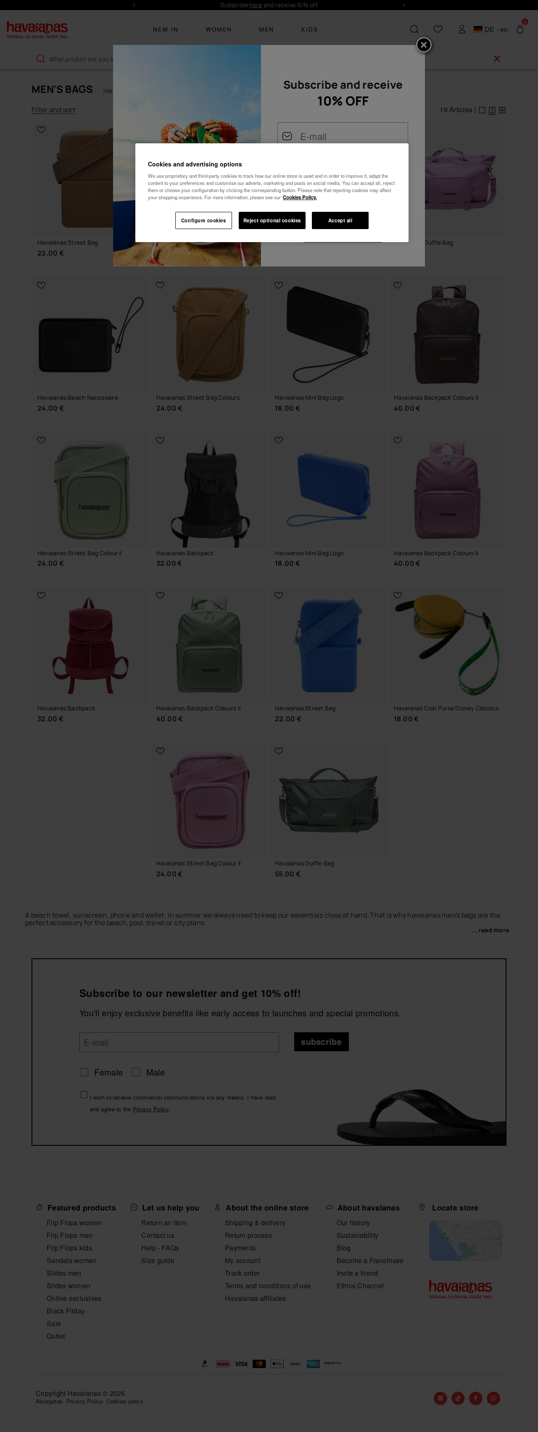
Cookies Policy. (300, 197)
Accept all (340, 220)
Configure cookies (203, 220)
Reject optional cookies (272, 220)
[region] (272, 193)
